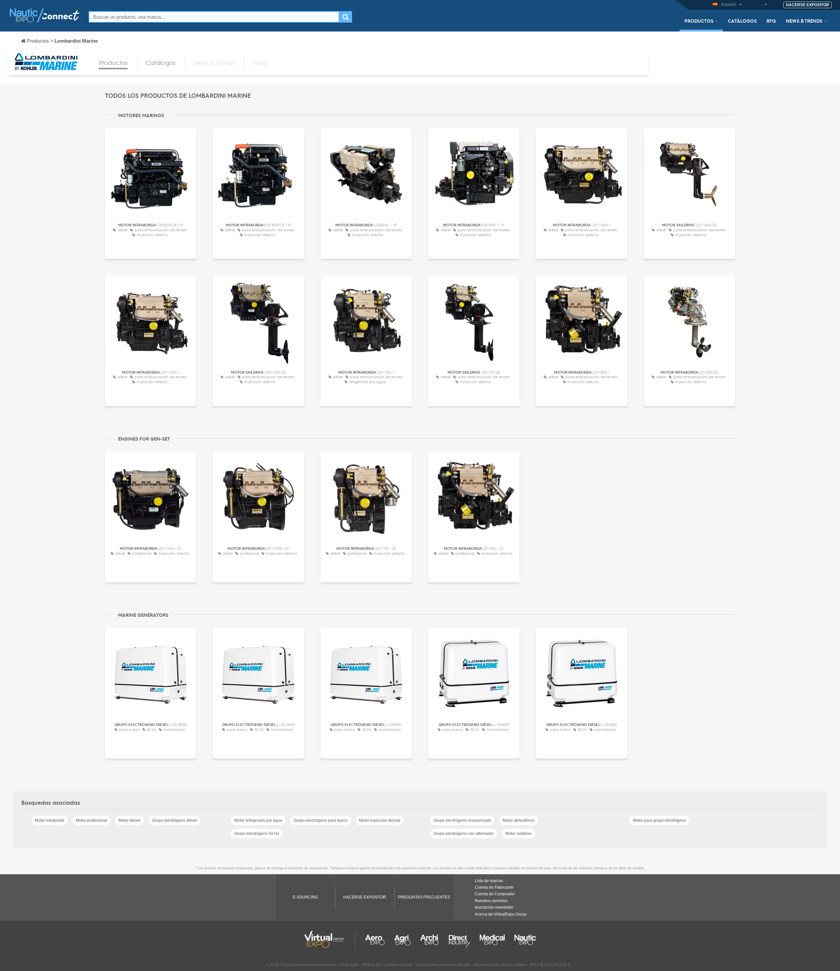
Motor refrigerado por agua (258, 820)
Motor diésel (129, 820)
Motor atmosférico (519, 820)
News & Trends (804, 21)
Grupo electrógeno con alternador (463, 833)
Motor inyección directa (379, 820)
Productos (698, 21)
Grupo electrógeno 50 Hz (256, 833)
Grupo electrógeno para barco (320, 820)
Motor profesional (91, 820)
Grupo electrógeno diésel (174, 820)
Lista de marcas (489, 880)
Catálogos (742, 21)
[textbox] (214, 17)
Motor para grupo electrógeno (659, 820)
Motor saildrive (518, 833)
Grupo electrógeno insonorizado (462, 820)
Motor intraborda (49, 820)
